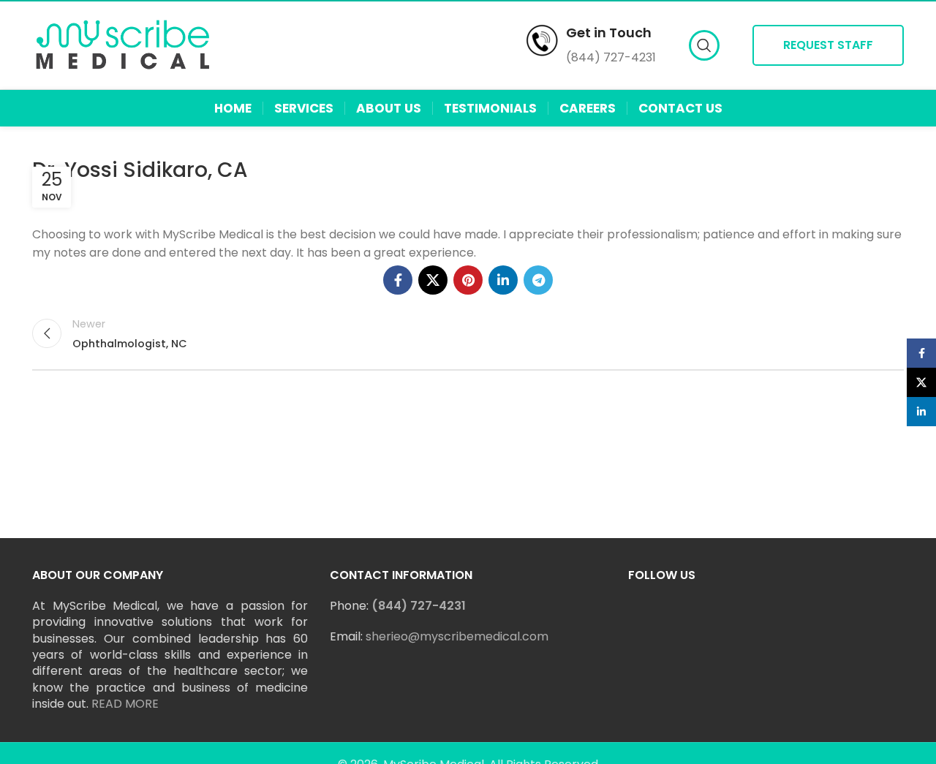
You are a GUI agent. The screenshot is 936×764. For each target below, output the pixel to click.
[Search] (704, 45)
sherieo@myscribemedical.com (457, 636)
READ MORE (125, 703)
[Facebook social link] (397, 280)
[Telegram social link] (538, 280)
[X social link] (433, 280)
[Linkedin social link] (503, 280)
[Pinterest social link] (468, 280)
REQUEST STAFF (828, 45)
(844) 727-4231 (418, 605)
